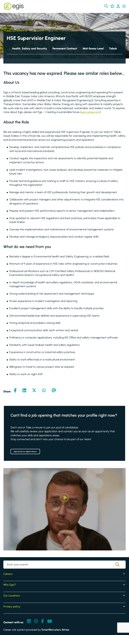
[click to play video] (64, 497)
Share (7, 391)
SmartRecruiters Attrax (55, 629)
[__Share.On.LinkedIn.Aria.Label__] (24, 390)
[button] (106, 6)
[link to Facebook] (42, 621)
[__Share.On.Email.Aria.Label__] (54, 390)
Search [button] (120, 565)
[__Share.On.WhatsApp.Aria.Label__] (44, 390)
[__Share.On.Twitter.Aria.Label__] (34, 390)
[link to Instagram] (36, 621)
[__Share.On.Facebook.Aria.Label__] (15, 390)
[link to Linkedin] (29, 621)
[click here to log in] (118, 6)
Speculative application (25, 451)
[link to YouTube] (49, 621)
